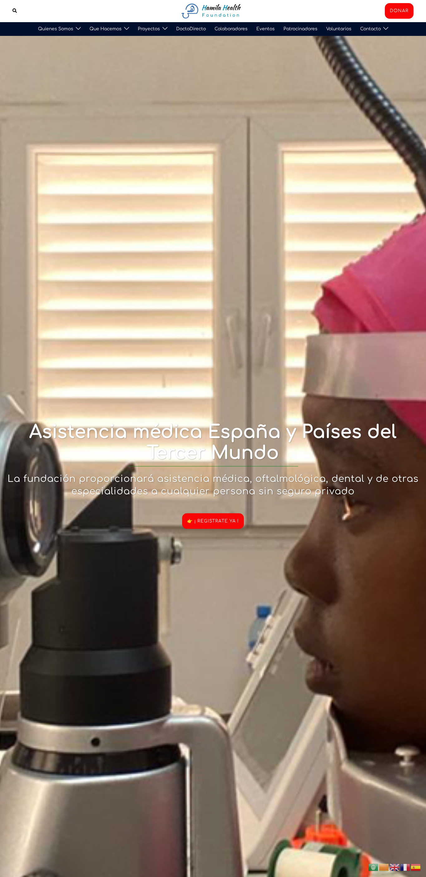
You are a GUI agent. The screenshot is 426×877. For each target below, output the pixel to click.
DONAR (399, 10)
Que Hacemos (106, 29)
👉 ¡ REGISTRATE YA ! (213, 520)
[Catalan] (384, 867)
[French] (405, 867)
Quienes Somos (55, 29)
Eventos (265, 29)
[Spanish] (416, 867)
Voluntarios (338, 29)
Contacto (370, 29)
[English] (395, 867)
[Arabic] (373, 867)
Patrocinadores (300, 29)
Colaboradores (231, 29)
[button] (14, 10)
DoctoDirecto (191, 29)
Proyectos (149, 29)
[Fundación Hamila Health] (213, 10)
